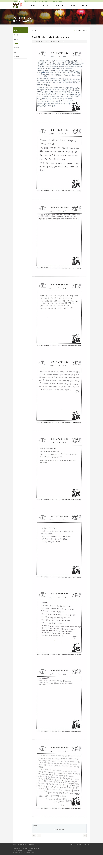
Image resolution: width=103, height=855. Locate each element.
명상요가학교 (47, 1)
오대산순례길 (40, 1)
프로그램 (45, 5)
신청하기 (72, 5)
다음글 (38, 835)
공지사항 (16, 35)
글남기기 (16, 43)
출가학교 (27, 1)
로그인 (77, 1)
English (87, 1)
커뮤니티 (84, 5)
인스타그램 (86, 844)
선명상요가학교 (78, 844)
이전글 (34, 835)
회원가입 (82, 1)
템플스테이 (21, 1)
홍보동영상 (16, 56)
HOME (72, 1)
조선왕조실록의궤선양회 (57, 1)
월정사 (15, 1)
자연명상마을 (33, 1)
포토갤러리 (16, 47)
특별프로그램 (59, 5)
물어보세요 (16, 39)
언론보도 (16, 52)
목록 (85, 835)
